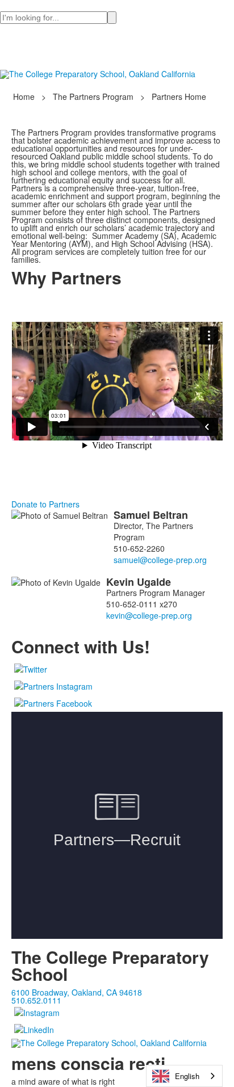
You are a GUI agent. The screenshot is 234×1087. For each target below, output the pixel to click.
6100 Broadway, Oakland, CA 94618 (76, 992)
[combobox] (184, 1076)
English (187, 1076)
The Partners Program (93, 96)
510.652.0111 (36, 1000)
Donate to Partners (45, 504)
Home (25, 96)
